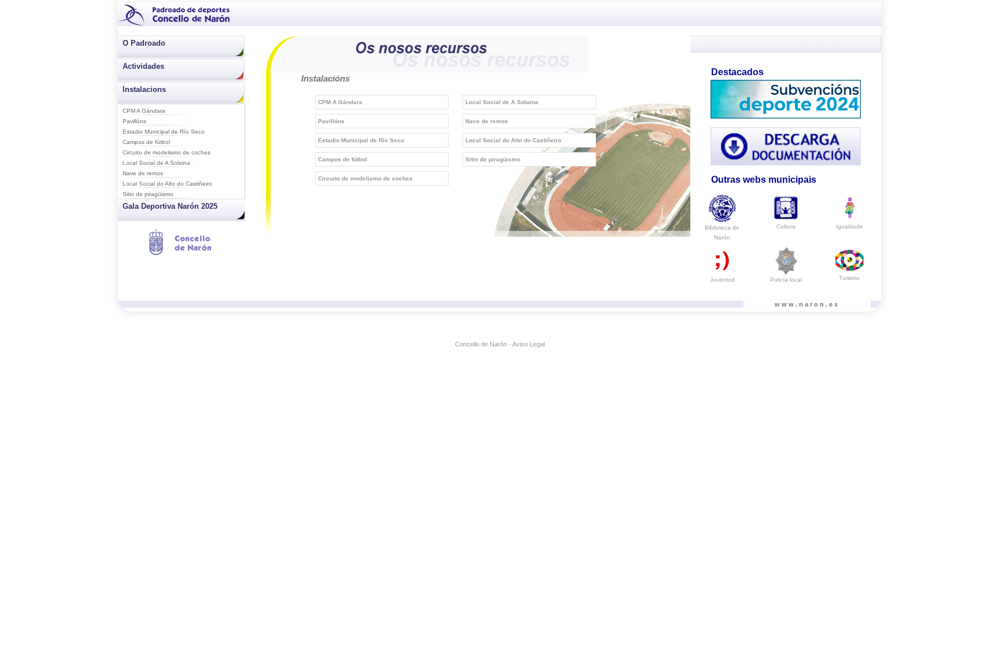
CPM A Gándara (144, 111)
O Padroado (144, 43)
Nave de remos (143, 173)
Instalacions (144, 89)
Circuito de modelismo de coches (166, 152)
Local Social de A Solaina (156, 163)
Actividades (143, 66)
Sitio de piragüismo (148, 194)
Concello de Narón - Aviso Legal (500, 344)
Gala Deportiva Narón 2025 (170, 206)
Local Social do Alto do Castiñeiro (167, 183)
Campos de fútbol (146, 142)
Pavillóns (134, 121)
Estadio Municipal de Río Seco (164, 131)
